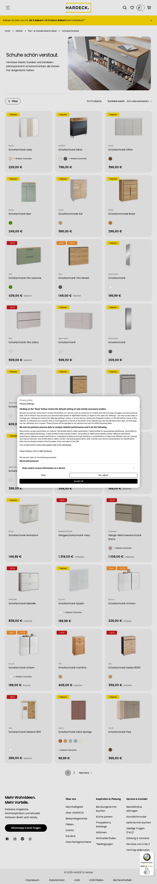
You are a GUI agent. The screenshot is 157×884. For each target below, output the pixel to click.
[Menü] (152, 853)
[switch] (147, 872)
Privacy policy (26, 400)
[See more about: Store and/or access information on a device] (133, 468)
